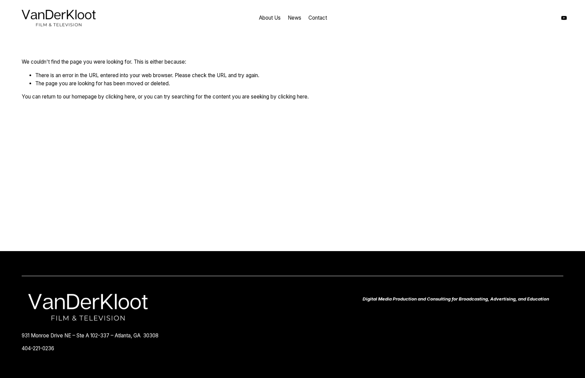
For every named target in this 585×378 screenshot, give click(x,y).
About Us (270, 18)
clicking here (120, 96)
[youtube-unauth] (564, 18)
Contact (317, 18)
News (294, 18)
